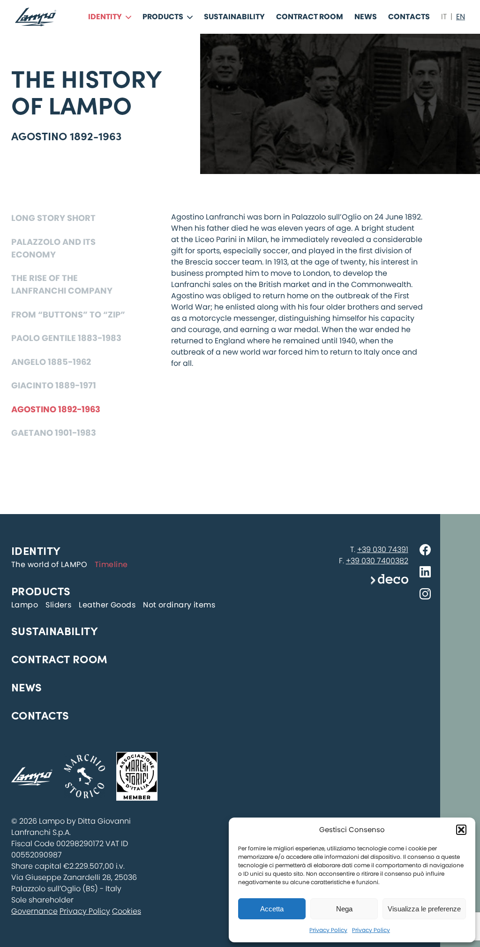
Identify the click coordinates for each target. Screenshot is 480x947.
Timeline (111, 564)
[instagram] (425, 595)
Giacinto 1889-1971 (53, 385)
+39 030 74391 (382, 549)
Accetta (272, 909)
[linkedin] (425, 573)
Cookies (126, 911)
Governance (34, 911)
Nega (344, 909)
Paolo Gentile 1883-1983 (66, 338)
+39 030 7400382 (377, 560)
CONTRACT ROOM (309, 16)
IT (444, 16)
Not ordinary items (179, 604)
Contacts (409, 16)
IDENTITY (105, 16)
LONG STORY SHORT (53, 218)
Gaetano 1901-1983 (53, 433)
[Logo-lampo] (35, 17)
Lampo (24, 604)
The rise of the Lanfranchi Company (61, 284)
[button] (461, 829)
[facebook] (425, 551)
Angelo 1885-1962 (51, 362)
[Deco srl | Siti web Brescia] (389, 581)
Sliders (58, 604)
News (365, 16)
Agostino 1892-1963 (55, 409)
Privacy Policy (328, 930)
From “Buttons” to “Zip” (68, 314)
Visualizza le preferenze (424, 909)
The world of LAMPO (49, 564)
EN (460, 16)
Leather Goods (107, 604)
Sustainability (234, 16)
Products (162, 16)
